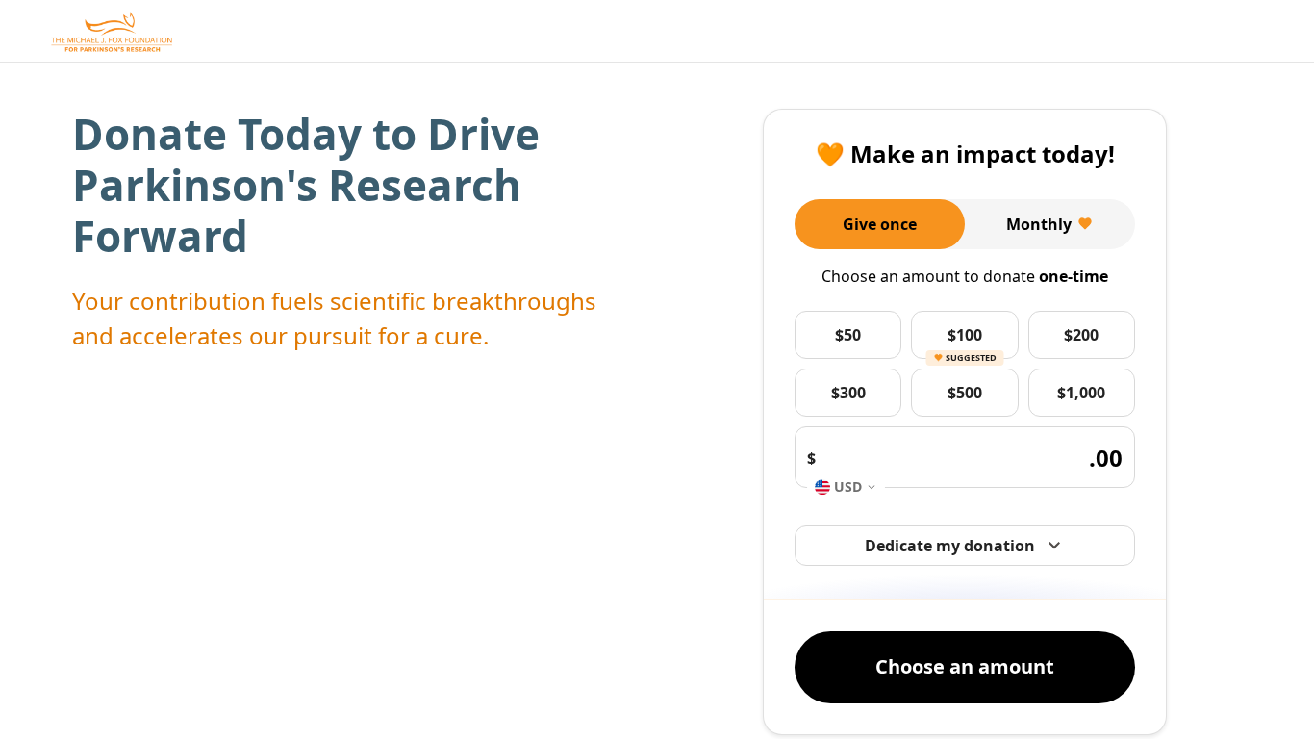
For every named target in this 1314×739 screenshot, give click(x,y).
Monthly (1039, 224)
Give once (880, 224)
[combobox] (846, 487)
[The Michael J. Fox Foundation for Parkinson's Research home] (111, 32)
